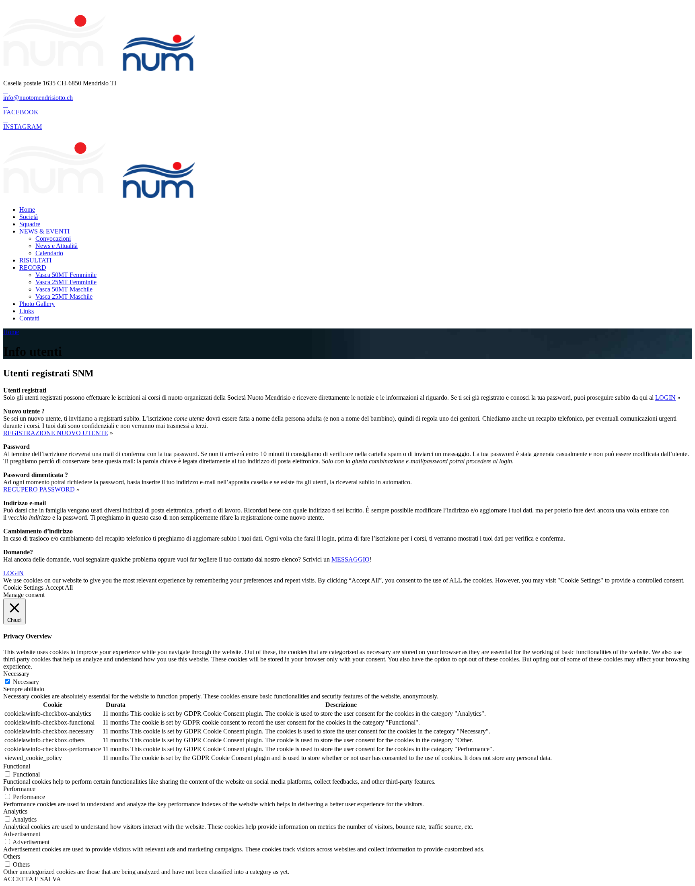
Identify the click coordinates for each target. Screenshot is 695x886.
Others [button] (11, 856)
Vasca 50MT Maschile (64, 289)
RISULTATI (35, 260)
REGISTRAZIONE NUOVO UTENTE (55, 433)
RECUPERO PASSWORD (39, 489)
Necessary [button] (16, 673)
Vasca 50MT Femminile (66, 274)
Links (26, 311)
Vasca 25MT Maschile (64, 296)
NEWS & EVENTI (44, 231)
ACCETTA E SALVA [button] (32, 879)
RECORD (32, 267)
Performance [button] (19, 788)
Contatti (29, 318)
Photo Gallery (37, 303)
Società (28, 216)
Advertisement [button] (21, 833)
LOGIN (665, 397)
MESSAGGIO (350, 559)
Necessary (26, 681)
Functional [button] (16, 766)
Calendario (49, 253)
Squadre (29, 224)
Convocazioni (53, 238)
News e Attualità (56, 245)
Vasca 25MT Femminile (66, 282)
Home (27, 209)
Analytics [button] (15, 811)
